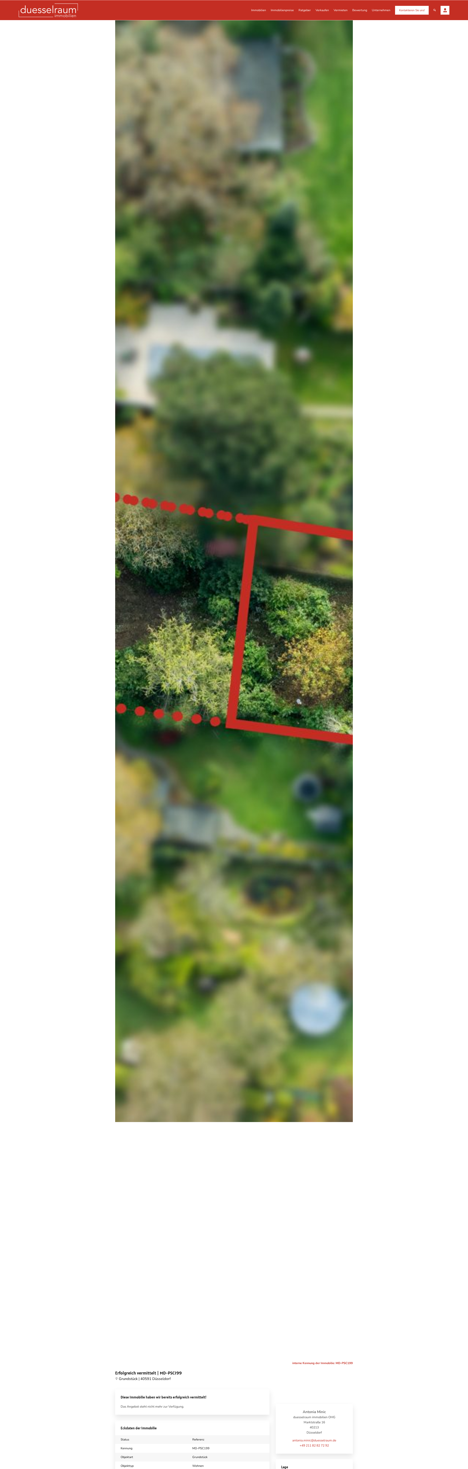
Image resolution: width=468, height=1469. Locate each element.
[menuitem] (258, 10)
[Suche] (434, 10)
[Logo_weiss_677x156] (48, 10)
